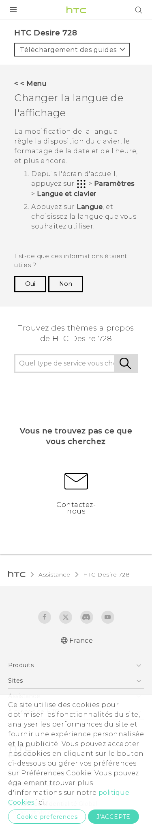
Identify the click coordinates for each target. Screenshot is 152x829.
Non (65, 283)
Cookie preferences (47, 816)
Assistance (54, 574)
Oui (30, 283)
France (81, 640)
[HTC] (76, 10)
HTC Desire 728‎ (106, 574)
